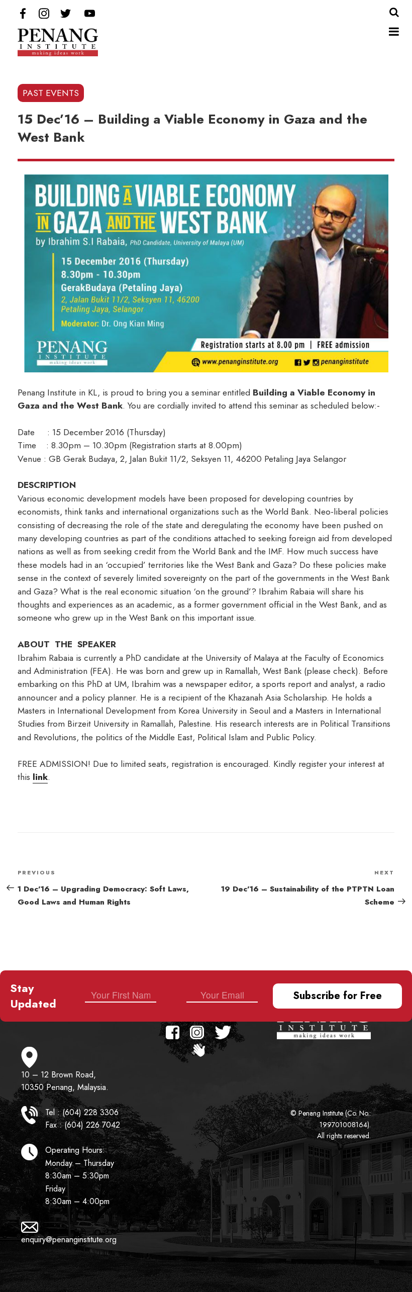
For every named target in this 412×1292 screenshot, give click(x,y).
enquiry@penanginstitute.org (69, 1239)
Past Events (51, 93)
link (40, 776)
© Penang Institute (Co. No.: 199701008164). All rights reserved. (330, 1124)
